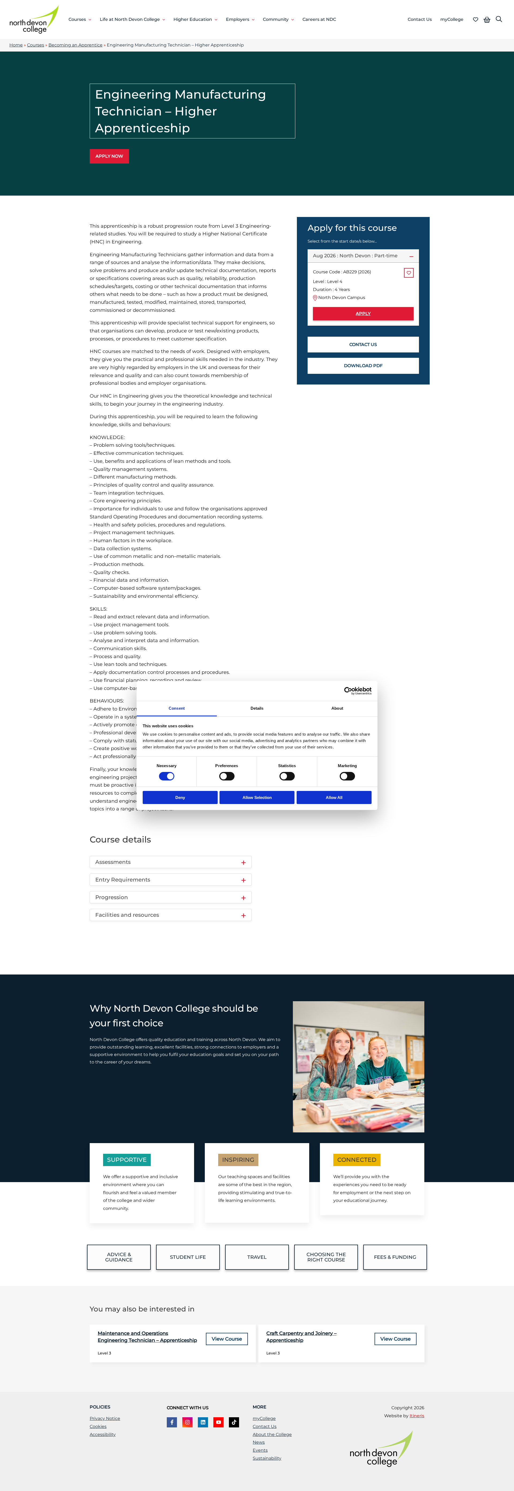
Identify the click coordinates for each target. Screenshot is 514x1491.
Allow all (334, 797)
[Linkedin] (203, 1422)
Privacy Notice (105, 1418)
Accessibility (103, 1434)
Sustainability (267, 1458)
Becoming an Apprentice (75, 45)
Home (16, 45)
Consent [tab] (177, 708)
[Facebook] (172, 1422)
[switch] (227, 776)
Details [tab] (257, 708)
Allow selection (257, 797)
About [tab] (337, 708)
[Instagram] (187, 1422)
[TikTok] (234, 1422)
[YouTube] (218, 1422)
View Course (227, 1339)
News (259, 1442)
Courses (35, 45)
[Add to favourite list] (409, 273)
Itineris (417, 1415)
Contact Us (265, 1426)
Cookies (98, 1426)
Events (260, 1450)
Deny (180, 797)
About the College (272, 1434)
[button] (88, 19)
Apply (363, 313)
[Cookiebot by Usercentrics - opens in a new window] (348, 691)
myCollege (264, 1418)
